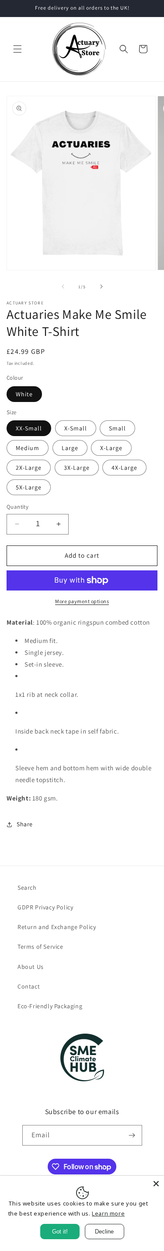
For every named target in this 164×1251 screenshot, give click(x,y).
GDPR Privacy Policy (45, 907)
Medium (27, 448)
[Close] (156, 1183)
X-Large (111, 448)
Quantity (17, 506)
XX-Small (29, 428)
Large (70, 448)
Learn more (108, 1213)
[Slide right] (101, 286)
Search (27, 887)
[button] (17, 49)
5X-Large (29, 487)
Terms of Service (40, 946)
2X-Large (29, 468)
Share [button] (25, 824)
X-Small (75, 428)
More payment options (82, 601)
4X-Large (124, 468)
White (24, 394)
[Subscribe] (132, 1135)
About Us (30, 967)
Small (117, 428)
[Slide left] (63, 286)
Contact (28, 986)
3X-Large (77, 468)
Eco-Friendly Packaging (49, 1006)
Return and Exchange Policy (56, 927)
